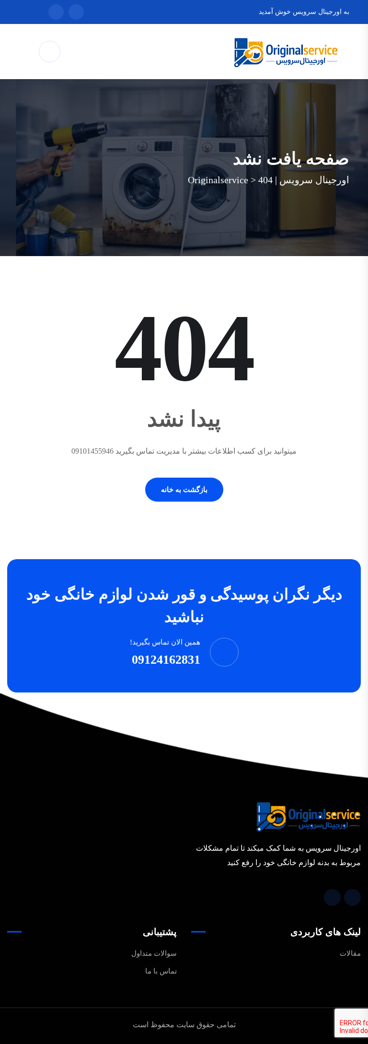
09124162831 (166, 660)
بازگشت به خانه (184, 489)
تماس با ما (161, 971)
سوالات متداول (154, 953)
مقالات (350, 953)
